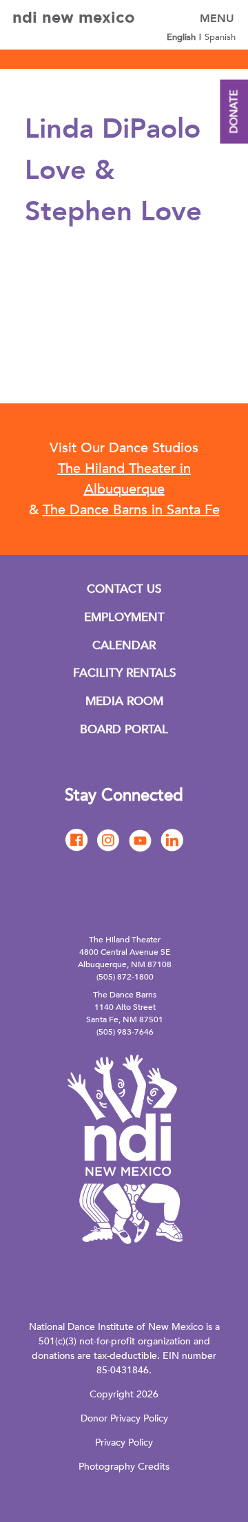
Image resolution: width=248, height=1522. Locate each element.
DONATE (233, 112)
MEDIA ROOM (124, 701)
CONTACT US (124, 589)
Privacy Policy (124, 1442)
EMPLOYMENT (124, 617)
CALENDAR (124, 645)
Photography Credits (124, 1466)
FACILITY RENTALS (124, 673)
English (181, 37)
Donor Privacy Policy (124, 1418)
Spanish (220, 37)
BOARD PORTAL (124, 729)
